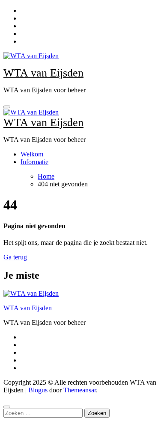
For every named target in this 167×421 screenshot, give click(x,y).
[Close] (6, 407)
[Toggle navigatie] (6, 107)
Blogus (38, 390)
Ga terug (15, 257)
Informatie (34, 161)
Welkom (32, 154)
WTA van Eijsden (43, 73)
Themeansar (79, 390)
